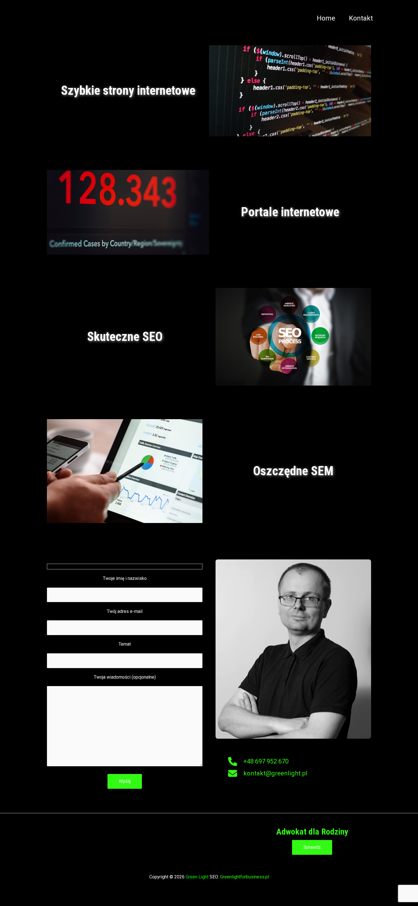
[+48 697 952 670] (258, 761)
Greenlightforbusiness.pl (244, 877)
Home (326, 18)
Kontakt (361, 18)
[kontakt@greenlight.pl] (267, 773)
